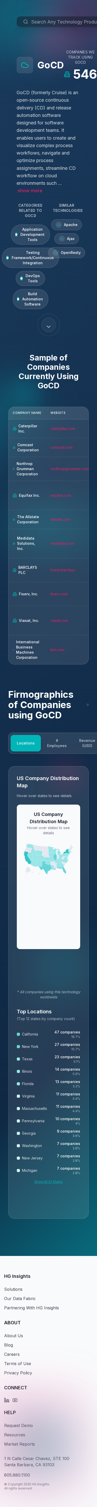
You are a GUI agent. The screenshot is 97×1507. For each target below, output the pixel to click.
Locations (26, 743)
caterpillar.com (62, 428)
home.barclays (62, 570)
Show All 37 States (48, 1182)
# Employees (57, 743)
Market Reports (19, 1444)
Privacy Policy (18, 1372)
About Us (13, 1335)
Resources (14, 1434)
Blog (8, 1345)
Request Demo (18, 1425)
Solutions (13, 1289)
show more (30, 190)
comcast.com (61, 447)
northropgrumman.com (69, 469)
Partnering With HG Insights (31, 1307)
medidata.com (62, 543)
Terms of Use (17, 1363)
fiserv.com (59, 594)
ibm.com (57, 649)
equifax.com (60, 495)
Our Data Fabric (20, 1298)
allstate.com (60, 519)
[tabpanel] (48, 992)
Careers (12, 1354)
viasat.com (59, 620)
